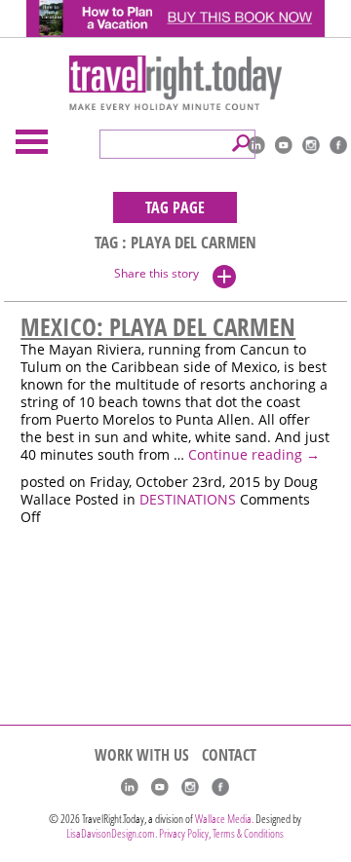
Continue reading (254, 455)
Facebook (338, 145)
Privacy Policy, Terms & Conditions (221, 833)
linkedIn (256, 145)
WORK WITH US (142, 755)
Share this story (156, 273)
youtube (283, 145)
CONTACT (229, 755)
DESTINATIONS (187, 499)
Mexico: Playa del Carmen (157, 326)
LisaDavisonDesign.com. (112, 833)
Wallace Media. (224, 818)
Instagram (311, 145)
